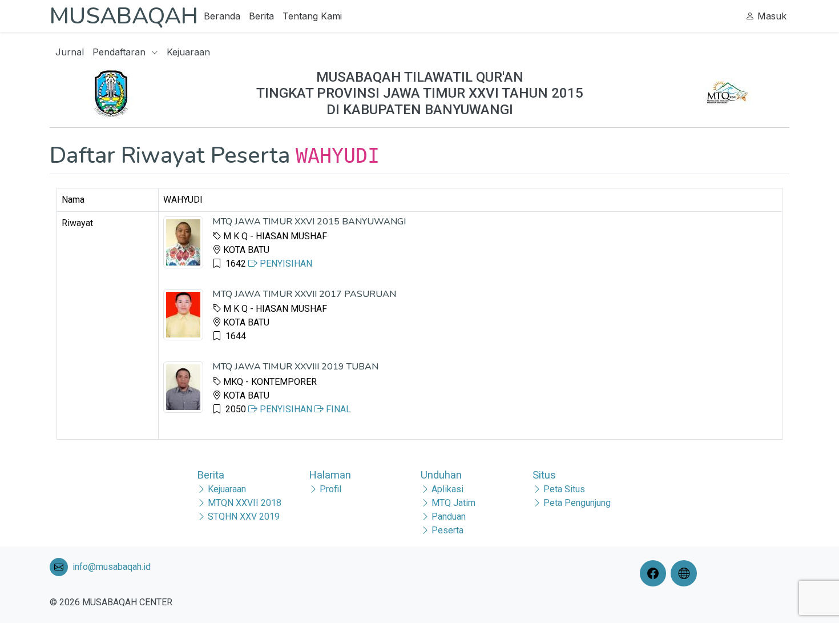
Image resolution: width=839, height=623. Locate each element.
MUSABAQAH (124, 16)
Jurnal (69, 52)
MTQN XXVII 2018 (244, 502)
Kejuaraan (188, 52)
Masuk (770, 16)
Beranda (222, 16)
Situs (544, 475)
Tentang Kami (312, 16)
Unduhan (441, 475)
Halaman (330, 475)
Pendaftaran (120, 52)
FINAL (337, 409)
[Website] (686, 573)
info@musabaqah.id (111, 566)
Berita (261, 16)
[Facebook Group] (655, 573)
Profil (330, 489)
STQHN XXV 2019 (244, 516)
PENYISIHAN (284, 263)
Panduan (448, 516)
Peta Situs (564, 489)
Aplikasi (447, 489)
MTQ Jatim (453, 502)
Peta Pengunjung (577, 502)
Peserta (447, 530)
